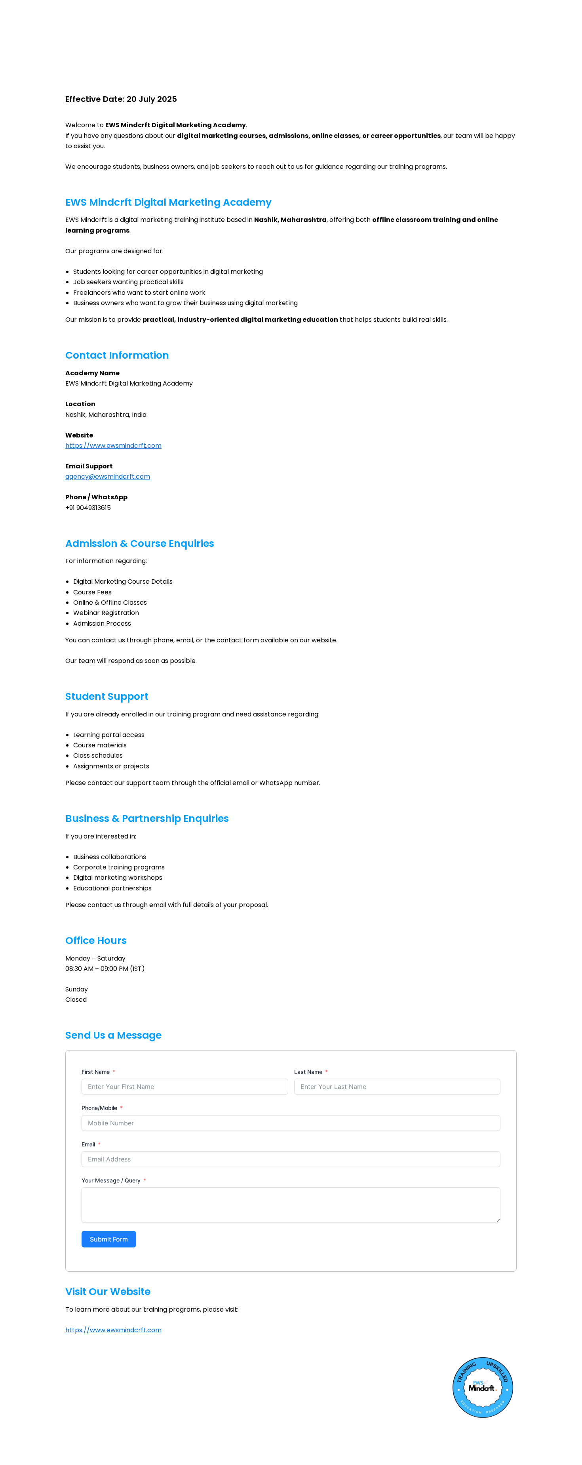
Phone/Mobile (99, 1107)
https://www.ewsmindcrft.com (113, 445)
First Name (96, 1071)
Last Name (308, 1071)
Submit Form (109, 1239)
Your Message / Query (111, 1180)
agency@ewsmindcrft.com (107, 476)
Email (88, 1144)
